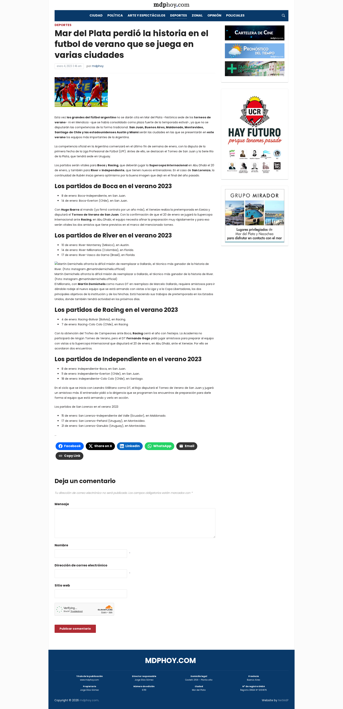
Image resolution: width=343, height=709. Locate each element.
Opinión (214, 15)
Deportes (178, 15)
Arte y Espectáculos (146, 15)
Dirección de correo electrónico (81, 565)
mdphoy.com (170, 661)
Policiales (235, 15)
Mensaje (62, 504)
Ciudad (96, 15)
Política (115, 15)
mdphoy (98, 66)
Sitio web (62, 585)
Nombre (61, 545)
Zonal (197, 15)
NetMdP (283, 700)
